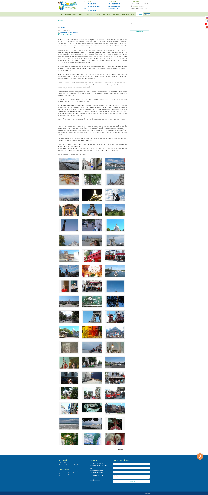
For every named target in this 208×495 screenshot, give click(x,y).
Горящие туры (100, 14)
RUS (148, 14)
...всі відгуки (120, 449)
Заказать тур (125, 14)
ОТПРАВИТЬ (139, 31)
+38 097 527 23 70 (90, 4)
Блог (108, 14)
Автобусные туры (70, 14)
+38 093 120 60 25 (90, 11)
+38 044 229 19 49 (114, 4)
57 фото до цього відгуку (66, 34)
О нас (133, 14)
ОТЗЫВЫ (61, 21)
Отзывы (139, 14)
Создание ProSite (146, 493)
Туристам (115, 14)
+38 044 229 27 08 (114, 6)
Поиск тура (89, 14)
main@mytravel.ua (113, 8)
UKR (145, 14)
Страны (80, 14)
